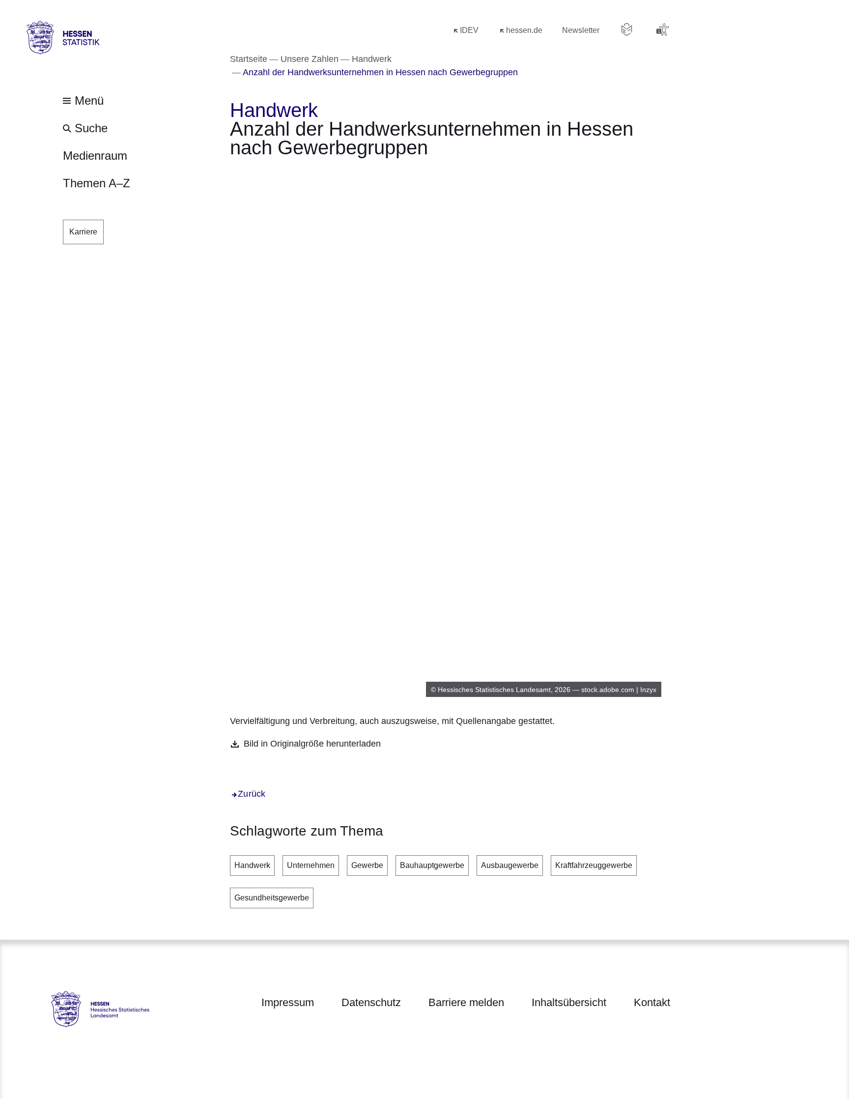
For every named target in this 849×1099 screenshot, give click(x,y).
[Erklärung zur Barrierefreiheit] (662, 29)
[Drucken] (314, 175)
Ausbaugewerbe (509, 865)
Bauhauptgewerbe (432, 865)
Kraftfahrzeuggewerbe (593, 865)
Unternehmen (311, 865)
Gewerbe (367, 865)
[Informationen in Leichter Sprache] (627, 29)
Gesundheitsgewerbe (271, 898)
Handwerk (252, 865)
